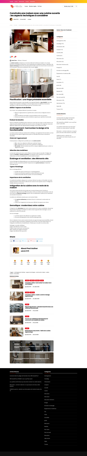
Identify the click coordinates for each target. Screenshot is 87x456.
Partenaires (32, 1)
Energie (58, 67)
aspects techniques (30, 272)
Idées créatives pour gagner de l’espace (18, 229)
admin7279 (15, 19)
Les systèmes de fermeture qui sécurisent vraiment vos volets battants (25, 381)
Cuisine (16, 1)
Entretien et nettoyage (62, 70)
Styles (42, 280)
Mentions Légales (32, 6)
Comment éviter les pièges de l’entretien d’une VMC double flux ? (24, 375)
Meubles (37, 280)
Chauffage (59, 43)
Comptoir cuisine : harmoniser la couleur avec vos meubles (38, 283)
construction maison (40, 272)
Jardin (58, 85)
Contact (26, 6)
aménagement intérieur (19, 272)
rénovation (16, 273)
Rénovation (59, 100)
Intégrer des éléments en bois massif (18, 226)
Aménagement (60, 40)
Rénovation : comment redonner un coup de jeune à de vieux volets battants (73, 453)
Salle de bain (21, 1)
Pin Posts (40, 6)
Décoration (59, 58)
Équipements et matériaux (62, 73)
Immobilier (59, 82)
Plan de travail (60, 97)
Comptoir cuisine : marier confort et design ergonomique (37, 295)
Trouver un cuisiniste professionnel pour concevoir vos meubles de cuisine (36, 319)
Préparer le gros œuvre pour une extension (19, 228)
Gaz (57, 76)
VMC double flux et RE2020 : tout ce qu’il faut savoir (21, 378)
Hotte (58, 79)
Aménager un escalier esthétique (17, 225)
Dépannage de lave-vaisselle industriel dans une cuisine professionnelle (39, 307)
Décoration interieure (61, 64)
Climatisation (59, 46)
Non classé (59, 94)
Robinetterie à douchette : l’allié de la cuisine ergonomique (37, 331)
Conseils (11, 1)
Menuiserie (59, 88)
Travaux (27, 1)
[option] (16, 453)
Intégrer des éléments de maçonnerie (18, 231)
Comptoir (32, 280)
